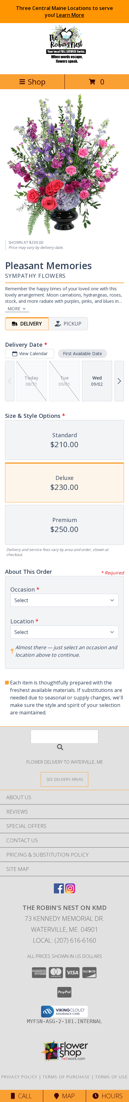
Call (23, 1096)
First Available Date (82, 353)
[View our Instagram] (70, 891)
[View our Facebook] (59, 891)
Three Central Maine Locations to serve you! (64, 11)
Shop (36, 81)
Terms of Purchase (66, 1077)
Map (67, 1096)
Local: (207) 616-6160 (64, 940)
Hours (111, 1096)
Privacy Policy (19, 1077)
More (14, 309)
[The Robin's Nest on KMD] (64, 65)
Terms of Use (111, 1077)
